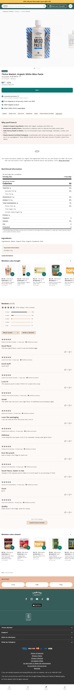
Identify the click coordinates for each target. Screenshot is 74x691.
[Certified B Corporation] (28, 617)
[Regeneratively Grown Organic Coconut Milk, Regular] (55, 544)
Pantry (17, 11)
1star (6, 325)
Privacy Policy (37, 656)
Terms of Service (37, 653)
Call (37, 585)
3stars (7, 318)
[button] (70, 6)
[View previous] (65, 261)
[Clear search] (44, 6)
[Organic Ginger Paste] (24, 270)
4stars (7, 315)
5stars (7, 312)
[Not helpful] (69, 352)
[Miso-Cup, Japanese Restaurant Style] (8, 544)
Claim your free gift (58, 6)
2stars (7, 322)
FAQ (60, 585)
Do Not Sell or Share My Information (37, 663)
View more (59, 113)
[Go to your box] (70, 6)
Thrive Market (5, 76)
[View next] (70, 261)
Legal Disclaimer (7, 255)
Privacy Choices (37, 658)
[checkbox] (37, 312)
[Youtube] (37, 599)
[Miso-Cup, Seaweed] (55, 270)
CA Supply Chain (37, 661)
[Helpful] (65, 352)
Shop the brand (64, 160)
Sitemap (37, 668)
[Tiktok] (42, 599)
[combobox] (24, 6)
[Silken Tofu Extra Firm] (40, 544)
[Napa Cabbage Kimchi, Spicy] (24, 544)
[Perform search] (5, 6)
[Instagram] (31, 599)
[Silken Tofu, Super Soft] (40, 270)
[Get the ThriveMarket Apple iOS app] (37, 605)
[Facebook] (26, 599)
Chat (13, 585)
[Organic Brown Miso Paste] (8, 270)
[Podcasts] (47, 599)
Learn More (21, 108)
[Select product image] (38, 40)
